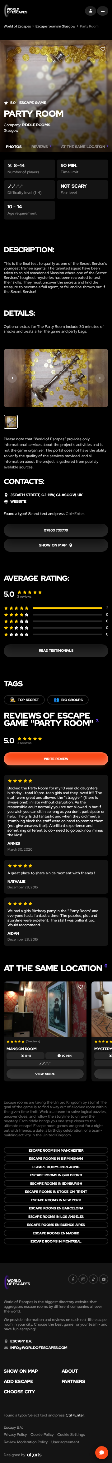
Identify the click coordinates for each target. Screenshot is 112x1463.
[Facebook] (72, 1279)
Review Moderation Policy (26, 1442)
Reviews (41, 147)
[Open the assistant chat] (101, 1452)
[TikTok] (93, 1279)
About (70, 1371)
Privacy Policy (15, 1434)
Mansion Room (21, 1048)
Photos (13, 147)
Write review (56, 759)
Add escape (18, 1381)
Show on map (21, 1371)
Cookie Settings (71, 1434)
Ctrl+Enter (75, 513)
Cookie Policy (42, 1434)
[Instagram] (83, 1279)
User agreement (65, 1442)
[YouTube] (103, 1279)
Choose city (19, 1392)
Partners (73, 1381)
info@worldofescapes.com (39, 1348)
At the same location (84, 147)
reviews (24, 596)
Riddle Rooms (36, 124)
